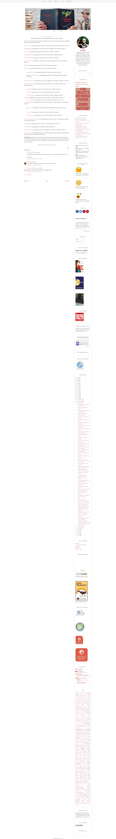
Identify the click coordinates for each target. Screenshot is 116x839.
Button (82, 712)
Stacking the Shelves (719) (82, 672)
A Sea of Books (27, 45)
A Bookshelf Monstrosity (32, 152)
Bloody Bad (26, 65)
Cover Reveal (87, 716)
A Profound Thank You (81, 475)
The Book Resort (27, 126)
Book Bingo (85, 702)
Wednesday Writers (86, 799)
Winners (83, 802)
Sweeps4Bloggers (28, 48)
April (79, 535)
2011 (78, 394)
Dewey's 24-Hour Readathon (81, 544)
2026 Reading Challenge (82, 340)
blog (65, 154)
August (79, 528)
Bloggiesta (83, 700)
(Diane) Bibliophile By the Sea (33, 168)
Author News (84, 695)
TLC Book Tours (84, 796)
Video (82, 797)
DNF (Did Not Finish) (86, 717)
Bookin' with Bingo (28, 57)
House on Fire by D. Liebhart (81, 137)
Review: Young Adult (85, 789)
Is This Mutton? (80, 669)
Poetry (84, 740)
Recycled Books (87, 745)
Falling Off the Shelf (28, 54)
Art (85, 693)
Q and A (81, 742)
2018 (78, 383)
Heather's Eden (85, 725)
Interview (88, 727)
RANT (78, 498)
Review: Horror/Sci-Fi (80, 772)
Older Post (67, 181)
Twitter (46, 144)
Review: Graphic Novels (80, 769)
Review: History (87, 771)
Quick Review (85, 742)
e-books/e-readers (79, 719)
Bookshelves (87, 710)
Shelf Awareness (79, 549)
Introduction (78, 730)
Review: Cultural (79, 765)
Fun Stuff (88, 722)
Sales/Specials (87, 790)
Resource (77, 748)
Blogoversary (80, 702)
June (79, 531)
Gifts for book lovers (80, 723)
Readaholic (28, 89)
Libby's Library (30, 161)
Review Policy (78, 751)
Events (88, 719)
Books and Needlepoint (29, 102)
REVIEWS (50, 1)
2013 (78, 391)
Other (54, 144)
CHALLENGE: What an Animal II (83, 523)
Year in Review (87, 803)
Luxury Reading (27, 123)
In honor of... (88, 726)
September (80, 527)
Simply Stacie (29, 112)
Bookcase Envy (79, 707)
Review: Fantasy (79, 766)
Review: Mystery (79, 778)
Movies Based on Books (84, 736)
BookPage (77, 710)
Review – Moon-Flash (81, 683)
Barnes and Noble (86, 698)
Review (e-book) (86, 750)
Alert (83, 693)
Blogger (85, 830)
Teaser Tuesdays (83, 795)
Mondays (86, 735)
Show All (89, 684)
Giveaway (29, 149)
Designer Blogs (60, 838)
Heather (81, 342)
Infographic (78, 727)
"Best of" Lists (79, 692)
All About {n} (26, 97)
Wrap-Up (83, 803)
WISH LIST (56, 1)
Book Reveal (87, 706)
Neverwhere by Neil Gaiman (81, 119)
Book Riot (77, 543)
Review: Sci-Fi (83, 783)
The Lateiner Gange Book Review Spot (32, 119)
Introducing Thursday (83, 729)
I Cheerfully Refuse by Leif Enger (82, 136)
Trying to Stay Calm (30, 72)
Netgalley (77, 547)
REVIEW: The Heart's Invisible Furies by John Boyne (82, 84)
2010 (78, 396)
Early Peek (85, 719)
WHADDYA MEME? (80, 800)
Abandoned (85, 692)
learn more (84, 331)
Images (83, 726)
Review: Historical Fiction (83, 770)
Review (83, 748)
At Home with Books (28, 60)
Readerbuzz (79, 673)
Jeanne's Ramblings (30, 99)
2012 (78, 393)
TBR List (77, 795)
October (79, 403)
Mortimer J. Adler (83, 228)
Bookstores (78, 712)
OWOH (77, 740)
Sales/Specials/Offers (80, 792)
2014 (78, 390)
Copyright (77, 716)
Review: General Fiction (84, 768)
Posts (78, 239)
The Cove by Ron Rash (80, 117)
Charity (77, 713)
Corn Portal (82, 716)
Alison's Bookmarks (30, 95)
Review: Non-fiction (86, 778)
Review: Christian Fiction (85, 758)
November (80, 401)
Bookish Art (84, 707)
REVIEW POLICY (69, 1)
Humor (77, 726)
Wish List (88, 802)
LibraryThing (78, 546)
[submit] (89, 73)
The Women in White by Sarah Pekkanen (82, 680)
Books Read (82, 710)
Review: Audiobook (82, 755)
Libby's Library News (28, 129)
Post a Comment (27, 174)
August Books (79, 670)
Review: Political (79, 779)
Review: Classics (79, 759)
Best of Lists (78, 700)
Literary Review (83, 732)
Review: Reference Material (81, 782)
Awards (80, 696)
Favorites (80, 720)
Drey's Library (27, 51)
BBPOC (89, 699)
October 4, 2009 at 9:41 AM (34, 171)
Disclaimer (80, 717)
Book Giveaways (34, 75)
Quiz (89, 742)
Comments (79, 241)
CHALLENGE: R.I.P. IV (81, 525)
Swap (89, 793)
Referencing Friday (79, 746)
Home (44, 1)
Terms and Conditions (84, 817)
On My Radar (81, 739)
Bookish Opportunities (85, 709)
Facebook (43, 144)
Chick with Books (30, 115)
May (79, 533)
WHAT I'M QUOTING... (81, 218)
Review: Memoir (86, 775)
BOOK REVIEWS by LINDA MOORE (82, 679)
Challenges (87, 712)
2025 (78, 378)
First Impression (85, 720)
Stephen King (85, 793)
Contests (88, 714)
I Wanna (80, 726)
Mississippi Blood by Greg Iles (81, 131)
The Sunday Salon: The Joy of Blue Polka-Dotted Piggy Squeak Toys (83, 675)
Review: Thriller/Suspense (83, 787)
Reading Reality (80, 671)
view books (88, 346)
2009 (78, 398)
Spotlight (80, 793)
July (78, 530)
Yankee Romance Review (29, 80)
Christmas (81, 713)
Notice (87, 737)
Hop (89, 725)
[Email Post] (67, 147)
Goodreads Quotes (87, 230)
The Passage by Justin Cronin (81, 127)
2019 (78, 382)
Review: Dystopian (86, 765)
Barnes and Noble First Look (81, 699)
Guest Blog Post (79, 725)
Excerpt (77, 720)
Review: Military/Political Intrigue (83, 776)
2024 (78, 380)
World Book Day (78, 803)
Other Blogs (87, 739)
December (80, 399)
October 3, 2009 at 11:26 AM (34, 158)
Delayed (77, 717)
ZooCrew (77, 804)
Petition (80, 740)
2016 (78, 386)
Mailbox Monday (81, 733)
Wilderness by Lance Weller (81, 126)
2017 (78, 385)
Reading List (81, 745)
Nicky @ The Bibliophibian (82, 682)
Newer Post (26, 181)
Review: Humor (87, 772)
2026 (78, 377)
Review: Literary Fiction (81, 773)
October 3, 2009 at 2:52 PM (34, 165)
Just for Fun (83, 730)
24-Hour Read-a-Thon (81, 458)
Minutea (88, 733)
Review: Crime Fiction (85, 764)
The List (78, 796)
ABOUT (62, 1)
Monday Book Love (80, 735)
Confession (83, 714)
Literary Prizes (78, 732)
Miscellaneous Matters (29, 83)
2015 (78, 388)
